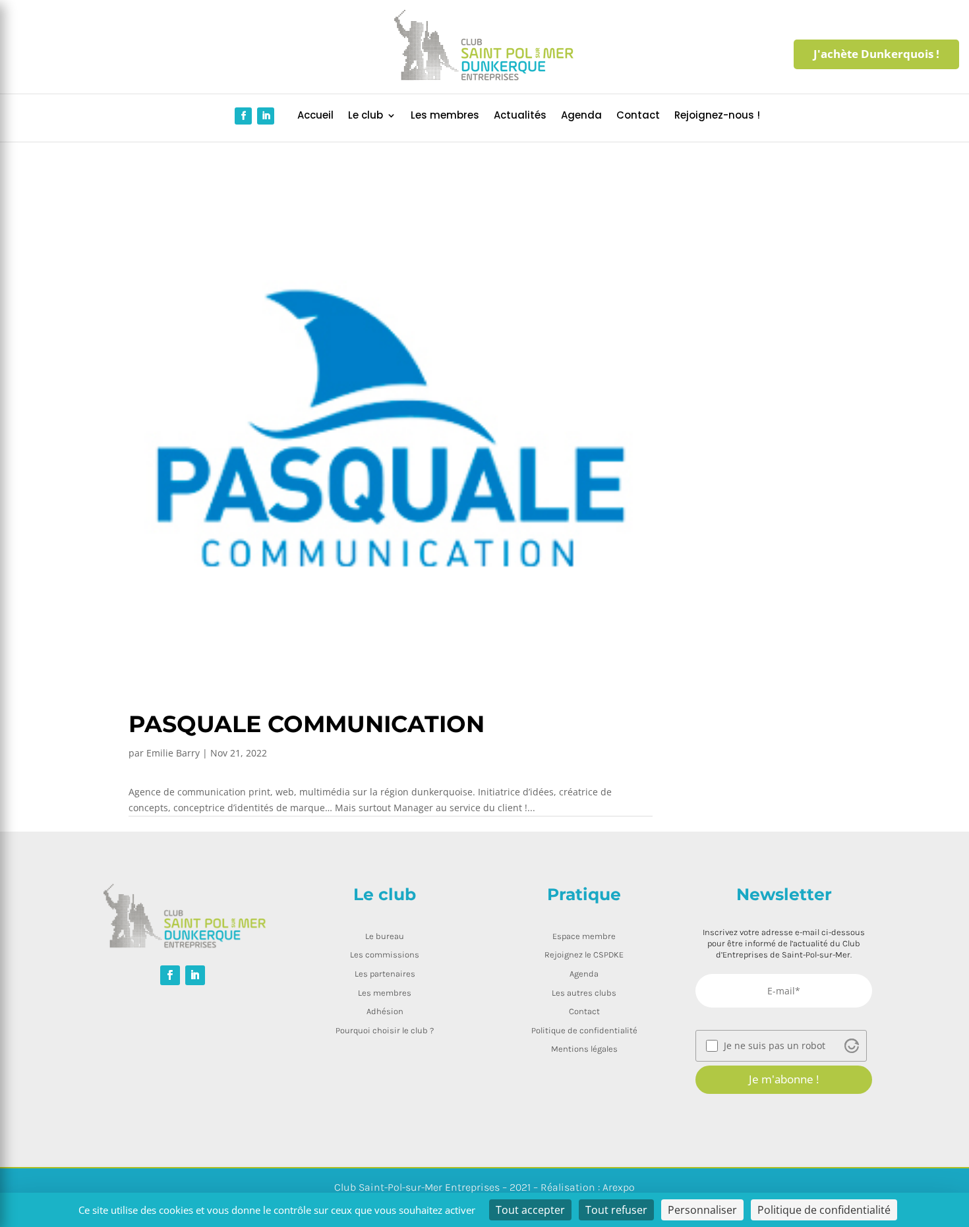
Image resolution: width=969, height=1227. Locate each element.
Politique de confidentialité (584, 1030)
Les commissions (384, 954)
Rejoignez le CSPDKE (584, 954)
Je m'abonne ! (784, 1079)
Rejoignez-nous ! (717, 116)
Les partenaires (385, 974)
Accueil (315, 116)
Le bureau (384, 936)
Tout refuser (616, 1210)
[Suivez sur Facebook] (243, 116)
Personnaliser (702, 1210)
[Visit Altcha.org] (851, 1046)
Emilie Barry (173, 753)
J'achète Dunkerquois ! (876, 53)
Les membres (445, 116)
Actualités (520, 116)
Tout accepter (530, 1210)
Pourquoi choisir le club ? (385, 1030)
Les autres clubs (584, 993)
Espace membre (584, 936)
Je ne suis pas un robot (774, 1045)
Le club (365, 116)
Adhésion (385, 1011)
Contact (638, 116)
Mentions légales (584, 1049)
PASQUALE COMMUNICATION (306, 724)
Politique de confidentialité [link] (824, 1210)
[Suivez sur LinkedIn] (265, 116)
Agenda (581, 116)
